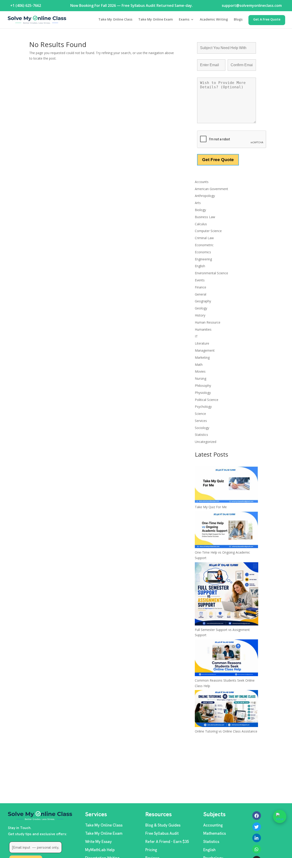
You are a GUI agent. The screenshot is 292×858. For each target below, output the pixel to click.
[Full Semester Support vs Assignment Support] (226, 594)
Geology (201, 308)
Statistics (201, 434)
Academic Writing (214, 19)
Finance (200, 287)
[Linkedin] (256, 838)
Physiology (203, 392)
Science (200, 413)
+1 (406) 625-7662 (25, 5)
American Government (211, 189)
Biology (200, 210)
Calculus (201, 224)
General (200, 294)
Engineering (203, 259)
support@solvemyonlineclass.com (252, 5)
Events (200, 280)
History (200, 315)
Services (201, 421)
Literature (202, 343)
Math (199, 364)
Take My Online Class (115, 19)
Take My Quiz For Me (211, 507)
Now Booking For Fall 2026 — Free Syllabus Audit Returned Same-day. (131, 5)
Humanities (203, 329)
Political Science (206, 400)
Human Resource (207, 322)
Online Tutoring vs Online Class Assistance (226, 731)
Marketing (202, 357)
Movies (200, 371)
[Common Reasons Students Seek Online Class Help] (226, 658)
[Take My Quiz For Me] (226, 485)
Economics (203, 252)
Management (205, 350)
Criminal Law (204, 238)
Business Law (205, 217)
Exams (184, 19)
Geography (203, 301)
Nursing (200, 378)
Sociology (202, 428)
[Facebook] (256, 815)
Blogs (238, 19)
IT (196, 336)
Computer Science (208, 231)
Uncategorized (205, 441)
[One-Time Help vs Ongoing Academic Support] (226, 530)
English (200, 266)
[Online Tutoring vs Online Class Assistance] (226, 709)
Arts (198, 203)
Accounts (202, 182)
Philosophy (203, 385)
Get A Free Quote (266, 19)
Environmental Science (211, 273)
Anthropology (205, 196)
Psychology (203, 406)
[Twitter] (256, 826)
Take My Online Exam (155, 19)
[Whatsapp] (256, 849)
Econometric (204, 245)
